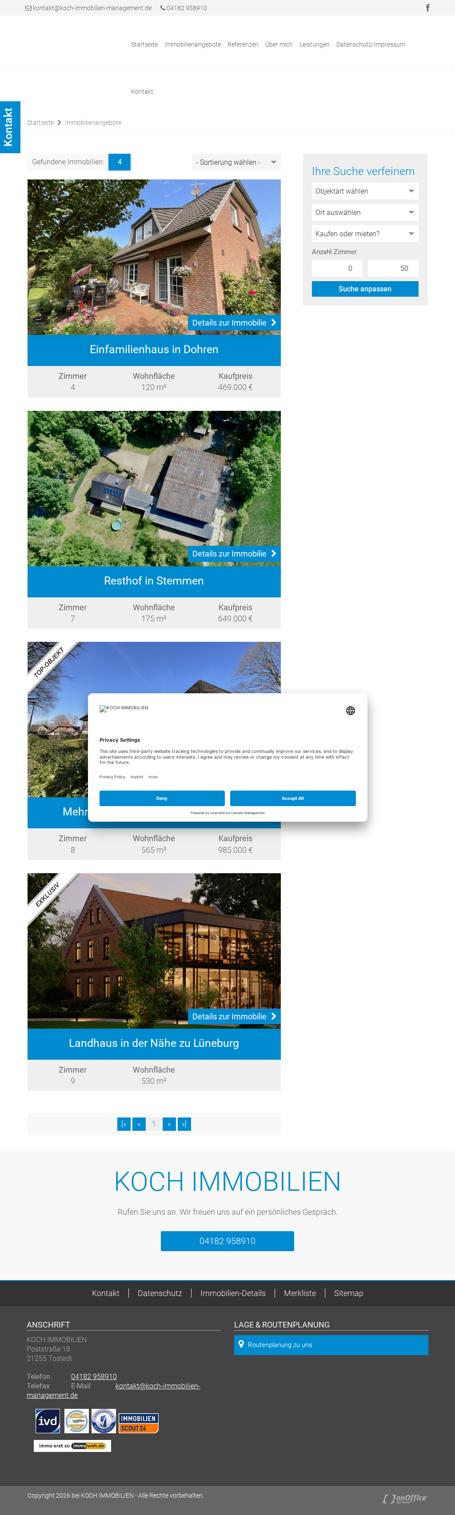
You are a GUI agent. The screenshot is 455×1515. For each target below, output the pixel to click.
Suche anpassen (365, 289)
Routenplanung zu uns (280, 1345)
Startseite (144, 44)
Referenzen (243, 44)
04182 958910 (186, 8)
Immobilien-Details (233, 1293)
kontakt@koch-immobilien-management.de (92, 8)
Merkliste (300, 1293)
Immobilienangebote (192, 44)
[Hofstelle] (154, 488)
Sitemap (348, 1293)
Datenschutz (160, 1293)
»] (184, 1124)
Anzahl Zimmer (334, 252)
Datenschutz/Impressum (370, 44)
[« (123, 1124)
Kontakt (142, 91)
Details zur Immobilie (229, 322)
